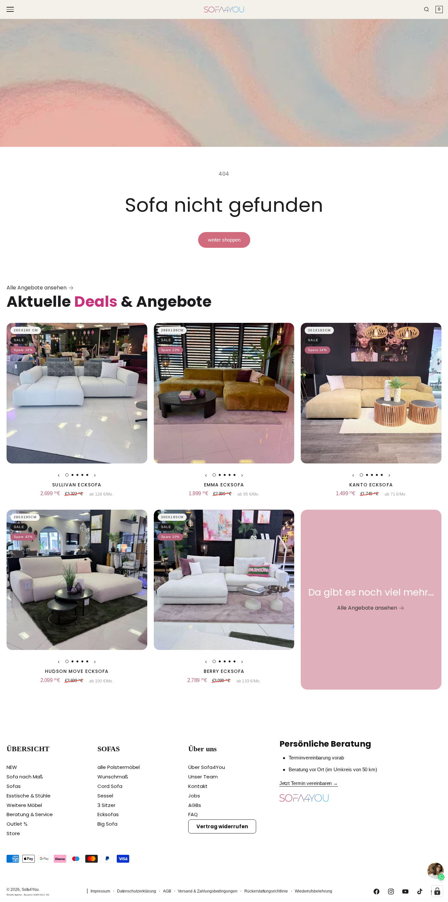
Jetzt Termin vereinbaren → (308, 783)
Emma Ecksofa (224, 485)
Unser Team (203, 776)
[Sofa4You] (224, 9)
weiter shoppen (224, 240)
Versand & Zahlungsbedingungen (207, 891)
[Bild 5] (87, 475)
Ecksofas (108, 814)
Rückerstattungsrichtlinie (266, 891)
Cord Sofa (109, 786)
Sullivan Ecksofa (76, 485)
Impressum (100, 891)
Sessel (105, 795)
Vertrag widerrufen (222, 826)
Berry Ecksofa (224, 671)
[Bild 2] (72, 475)
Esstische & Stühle (29, 795)
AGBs (194, 805)
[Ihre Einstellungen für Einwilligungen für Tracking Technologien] (437, 891)
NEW (12, 767)
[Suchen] (426, 9)
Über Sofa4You (206, 767)
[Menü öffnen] (11, 9)
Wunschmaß (112, 776)
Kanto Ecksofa (371, 485)
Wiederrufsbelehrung (313, 891)
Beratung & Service (30, 814)
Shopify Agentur (15, 894)
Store (13, 833)
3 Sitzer (106, 805)
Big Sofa (107, 823)
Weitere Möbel (24, 805)
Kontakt (198, 786)
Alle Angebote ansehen (37, 287)
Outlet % (17, 823)
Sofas (14, 786)
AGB (167, 891)
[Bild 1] (67, 475)
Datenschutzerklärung (136, 891)
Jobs (194, 795)
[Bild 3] (77, 475)
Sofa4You (30, 890)
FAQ (193, 814)
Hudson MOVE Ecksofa (77, 671)
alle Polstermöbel (118, 767)
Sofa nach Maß (25, 776)
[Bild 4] (82, 475)
